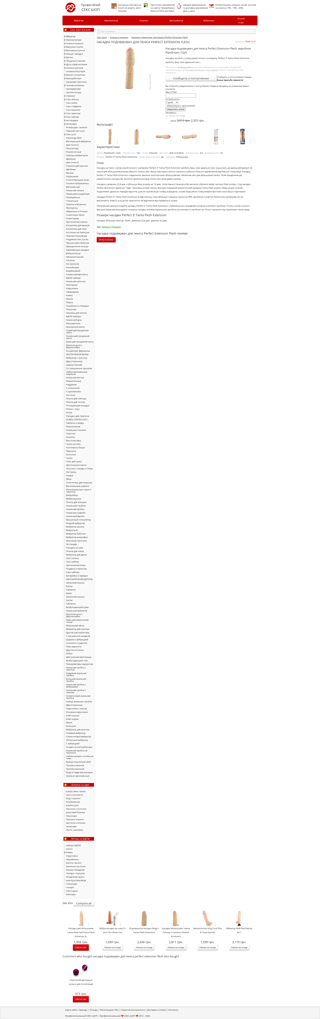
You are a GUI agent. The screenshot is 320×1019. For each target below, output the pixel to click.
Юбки (69, 653)
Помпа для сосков (75, 402)
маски (69, 848)
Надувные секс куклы (77, 239)
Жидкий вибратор (75, 523)
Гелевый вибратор (76, 733)
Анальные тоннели (76, 430)
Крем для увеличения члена (77, 621)
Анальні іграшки (74, 43)
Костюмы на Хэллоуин (77, 232)
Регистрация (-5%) (109, 1009)
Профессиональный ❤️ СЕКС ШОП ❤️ (119, 1015)
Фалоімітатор (111, 20)
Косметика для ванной (78, 225)
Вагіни (69, 57)
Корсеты (70, 437)
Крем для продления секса (80, 341)
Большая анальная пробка (76, 679)
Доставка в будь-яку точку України (201, 69)
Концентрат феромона (78, 350)
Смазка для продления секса (78, 337)
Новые (69, 475)
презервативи (73, 88)
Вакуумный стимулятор (78, 519)
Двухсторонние (74, 361)
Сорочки (70, 433)
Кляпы (69, 295)
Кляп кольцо (72, 715)
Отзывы (94, 1009)
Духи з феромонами (76, 64)
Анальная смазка (75, 190)
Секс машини (73, 109)
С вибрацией (73, 743)
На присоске (72, 263)
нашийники (72, 859)
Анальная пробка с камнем (76, 691)
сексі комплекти (74, 794)
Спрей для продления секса (77, 331)
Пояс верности (73, 646)
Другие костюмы (75, 650)
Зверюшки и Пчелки (77, 211)
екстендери (72, 120)
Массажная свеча (75, 625)
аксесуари (71, 123)
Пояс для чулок (74, 461)
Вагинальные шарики (77, 486)
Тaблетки (71, 603)
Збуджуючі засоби (75, 60)
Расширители (73, 323)
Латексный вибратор (77, 740)
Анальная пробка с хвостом (76, 668)
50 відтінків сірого (75, 876)
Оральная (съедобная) (78, 193)
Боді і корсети (73, 798)
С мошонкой (73, 388)
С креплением (73, 391)
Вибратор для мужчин (77, 729)
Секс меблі (71, 102)
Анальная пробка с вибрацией (76, 685)
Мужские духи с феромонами (74, 615)
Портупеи (71, 309)
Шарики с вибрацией (77, 639)
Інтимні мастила (74, 67)
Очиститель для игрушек (79, 482)
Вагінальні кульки (75, 50)
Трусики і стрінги (75, 819)
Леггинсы (71, 472)
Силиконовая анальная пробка (78, 697)
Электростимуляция (76, 235)
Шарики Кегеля (74, 364)
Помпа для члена (75, 551)
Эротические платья (76, 221)
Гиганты (70, 260)
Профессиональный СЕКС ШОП (81, 1015)
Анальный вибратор (76, 610)
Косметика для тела (76, 228)
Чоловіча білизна (75, 85)
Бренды (83, 1009)
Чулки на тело (73, 444)
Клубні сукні (72, 805)
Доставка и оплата (156, 1009)
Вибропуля (72, 530)
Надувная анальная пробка (76, 674)
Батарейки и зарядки (77, 575)
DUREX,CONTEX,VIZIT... (77, 419)
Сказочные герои (75, 214)
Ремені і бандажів (75, 869)
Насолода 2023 (73, 137)
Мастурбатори (73, 78)
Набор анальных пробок (79, 701)
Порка (69, 302)
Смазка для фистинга (77, 274)
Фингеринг (72, 284)
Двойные (71, 158)
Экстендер (71, 544)
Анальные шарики (76, 512)
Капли (69, 586)
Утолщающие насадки (77, 405)
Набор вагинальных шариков (76, 373)
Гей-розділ (71, 883)
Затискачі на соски (76, 866)
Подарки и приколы (76, 568)
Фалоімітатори (73, 39)
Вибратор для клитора (77, 629)
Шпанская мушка (75, 582)
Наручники (72, 288)
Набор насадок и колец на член (79, 757)
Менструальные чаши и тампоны (78, 490)
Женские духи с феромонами (74, 346)
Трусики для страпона (77, 242)
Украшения (72, 176)
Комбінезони (73, 801)
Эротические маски (76, 465)
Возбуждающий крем (77, 607)
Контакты (173, 1009)
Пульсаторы (72, 148)
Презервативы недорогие (79, 664)
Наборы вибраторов (77, 155)
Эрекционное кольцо (77, 246)
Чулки (69, 458)
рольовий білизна (75, 812)
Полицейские (73, 197)
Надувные (71, 384)
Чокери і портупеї (75, 873)
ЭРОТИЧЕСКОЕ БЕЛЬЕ (77, 354)
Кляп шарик (72, 719)
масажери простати (76, 81)
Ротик (69, 412)
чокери (70, 887)
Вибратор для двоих (76, 554)
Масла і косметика (75, 74)
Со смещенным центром (79, 368)
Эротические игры (76, 565)
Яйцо (69, 479)
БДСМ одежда (73, 277)
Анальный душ (74, 319)
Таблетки (71, 589)
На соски (70, 395)
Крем (69, 593)
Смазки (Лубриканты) (77, 183)
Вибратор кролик (75, 526)
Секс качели (72, 558)
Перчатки (71, 451)
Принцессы (72, 207)
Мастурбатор (176, 20)
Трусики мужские (75, 768)
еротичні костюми (75, 822)
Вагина (70, 172)
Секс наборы (73, 572)
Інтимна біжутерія (75, 71)
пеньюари (71, 815)
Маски (69, 298)
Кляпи (69, 852)
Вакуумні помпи (74, 46)
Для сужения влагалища (78, 657)
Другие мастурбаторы (77, 632)
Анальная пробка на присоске (76, 751)
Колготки (71, 454)
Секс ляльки (72, 99)
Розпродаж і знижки (76, 127)
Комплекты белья (75, 447)
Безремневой (73, 270)
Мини (69, 722)
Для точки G (72, 144)
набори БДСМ (73, 845)
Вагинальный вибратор (78, 141)
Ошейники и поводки (77, 305)
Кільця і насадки (74, 53)
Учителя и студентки (76, 643)
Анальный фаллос (75, 516)
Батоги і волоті (73, 862)
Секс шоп (71, 134)
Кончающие (72, 267)
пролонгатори (73, 92)
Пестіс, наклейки (74, 829)
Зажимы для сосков (76, 312)
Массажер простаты (76, 540)
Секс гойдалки (73, 106)
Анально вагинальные (78, 775)
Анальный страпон (76, 505)
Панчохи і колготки (76, 808)
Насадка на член (74, 547)
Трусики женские (75, 765)
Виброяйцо (72, 495)
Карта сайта (71, 1009)
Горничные (72, 200)
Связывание (72, 291)
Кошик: (241, 20)
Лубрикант (208, 20)
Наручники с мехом (76, 708)
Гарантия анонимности (133, 1009)
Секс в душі (72, 890)
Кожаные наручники (77, 712)
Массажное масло (75, 326)
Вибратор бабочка (76, 533)
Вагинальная (73, 186)
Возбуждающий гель (77, 660)
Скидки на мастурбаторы (79, 747)
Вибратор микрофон (77, 537)
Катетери (71, 894)
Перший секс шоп (75, 130)
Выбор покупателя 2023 (78, 761)
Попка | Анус (73, 409)
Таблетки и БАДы (75, 423)
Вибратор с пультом (76, 357)
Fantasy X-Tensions (111, 226)
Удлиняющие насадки (77, 249)
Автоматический (75, 256)
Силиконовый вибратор (78, 736)
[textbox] (178, 31)
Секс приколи (73, 113)
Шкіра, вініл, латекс (76, 791)
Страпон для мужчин (77, 165)
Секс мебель (72, 561)
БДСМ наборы (73, 316)
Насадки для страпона (77, 416)
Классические (73, 426)
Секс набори (72, 116)
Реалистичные (73, 151)
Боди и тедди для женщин (79, 772)
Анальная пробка (75, 509)
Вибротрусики (73, 498)
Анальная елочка (75, 377)
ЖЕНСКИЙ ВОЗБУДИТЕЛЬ (79, 579)
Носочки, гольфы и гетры (79, 468)
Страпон (143, 20)
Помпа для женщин (76, 502)
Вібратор (79, 20)
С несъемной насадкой (78, 636)
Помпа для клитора (76, 398)
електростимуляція (76, 880)
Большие (71, 726)
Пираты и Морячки (76, 204)
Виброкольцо (73, 253)
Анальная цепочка (76, 281)
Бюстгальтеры (73, 440)
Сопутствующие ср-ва (77, 179)
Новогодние (72, 218)
